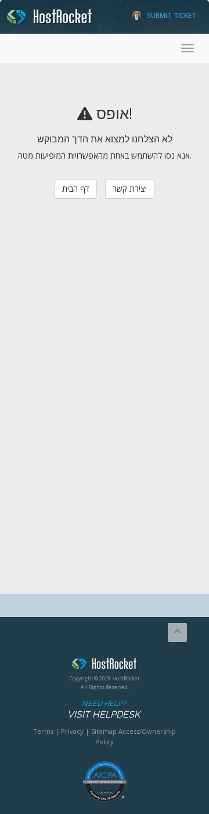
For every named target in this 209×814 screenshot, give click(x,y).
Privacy (72, 731)
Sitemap (104, 731)
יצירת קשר (130, 188)
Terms (43, 731)
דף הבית (75, 188)
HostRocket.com (104, 666)
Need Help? (103, 709)
